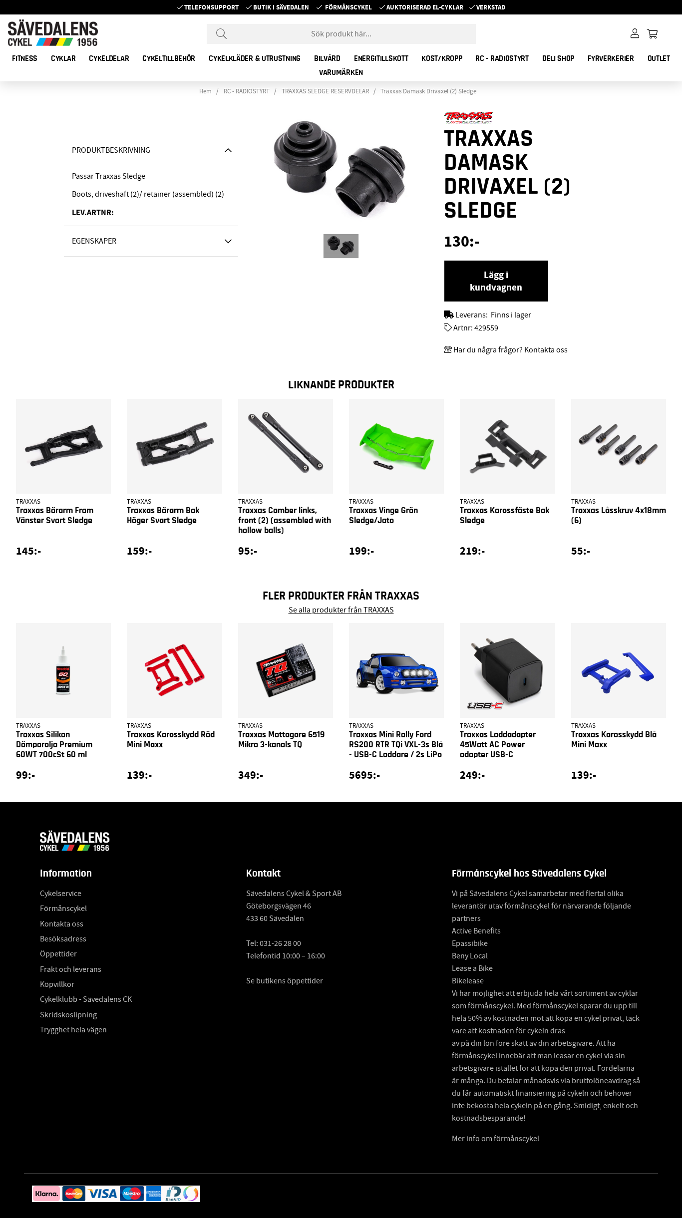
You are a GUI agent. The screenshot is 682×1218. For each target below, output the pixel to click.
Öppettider (58, 954)
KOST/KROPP (441, 58)
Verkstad (490, 7)
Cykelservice (60, 894)
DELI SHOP (558, 58)
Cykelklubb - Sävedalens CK (86, 999)
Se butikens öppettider (284, 981)
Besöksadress (63, 939)
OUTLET (659, 58)
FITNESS (24, 58)
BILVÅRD (327, 58)
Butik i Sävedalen (281, 7)
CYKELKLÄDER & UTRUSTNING (255, 58)
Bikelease (468, 981)
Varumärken (341, 72)
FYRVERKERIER (611, 58)
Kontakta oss (61, 924)
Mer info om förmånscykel (495, 1139)
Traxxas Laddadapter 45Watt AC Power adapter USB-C (498, 744)
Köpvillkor (57, 984)
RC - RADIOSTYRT (502, 58)
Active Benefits (476, 931)
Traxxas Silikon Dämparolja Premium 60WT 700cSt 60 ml (54, 744)
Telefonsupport (211, 7)
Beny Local (470, 956)
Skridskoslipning (68, 1015)
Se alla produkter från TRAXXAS (341, 610)
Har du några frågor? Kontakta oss (510, 350)
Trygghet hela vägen (73, 1030)
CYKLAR (63, 58)
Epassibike (470, 943)
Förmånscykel (348, 7)
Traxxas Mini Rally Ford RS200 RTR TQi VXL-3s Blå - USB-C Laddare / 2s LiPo (396, 744)
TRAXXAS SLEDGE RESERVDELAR (325, 91)
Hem (205, 91)
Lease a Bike (472, 968)
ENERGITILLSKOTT (381, 58)
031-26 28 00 (280, 943)
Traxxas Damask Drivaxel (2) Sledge (428, 91)
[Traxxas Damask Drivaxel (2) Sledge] (341, 246)
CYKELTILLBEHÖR (168, 58)
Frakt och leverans (70, 969)
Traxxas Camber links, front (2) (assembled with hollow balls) (284, 520)
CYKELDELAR (109, 58)
